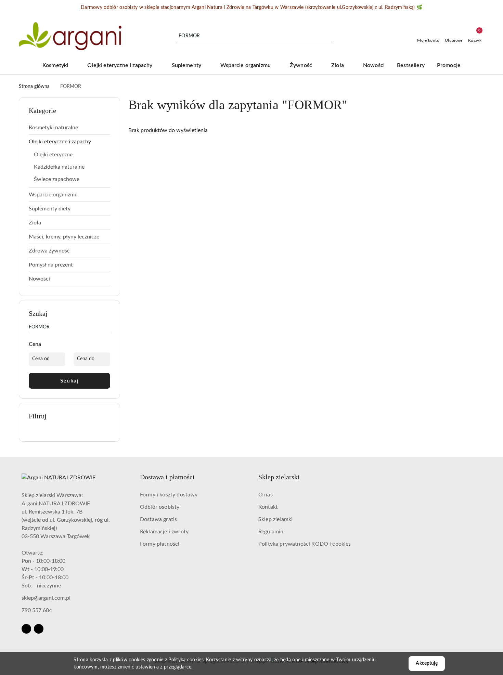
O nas (265, 494)
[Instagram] (38, 629)
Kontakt (268, 507)
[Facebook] (26, 629)
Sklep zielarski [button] (279, 477)
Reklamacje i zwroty (164, 531)
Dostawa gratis (158, 519)
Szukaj (69, 381)
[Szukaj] (107, 328)
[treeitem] (69, 127)
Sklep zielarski (275, 519)
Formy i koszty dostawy (169, 494)
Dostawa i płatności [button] (167, 477)
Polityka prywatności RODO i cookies (304, 544)
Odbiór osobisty (159, 507)
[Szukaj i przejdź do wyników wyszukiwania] (328, 36)
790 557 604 (37, 610)
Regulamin (270, 531)
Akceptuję (426, 663)
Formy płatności (159, 544)
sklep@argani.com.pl (46, 598)
